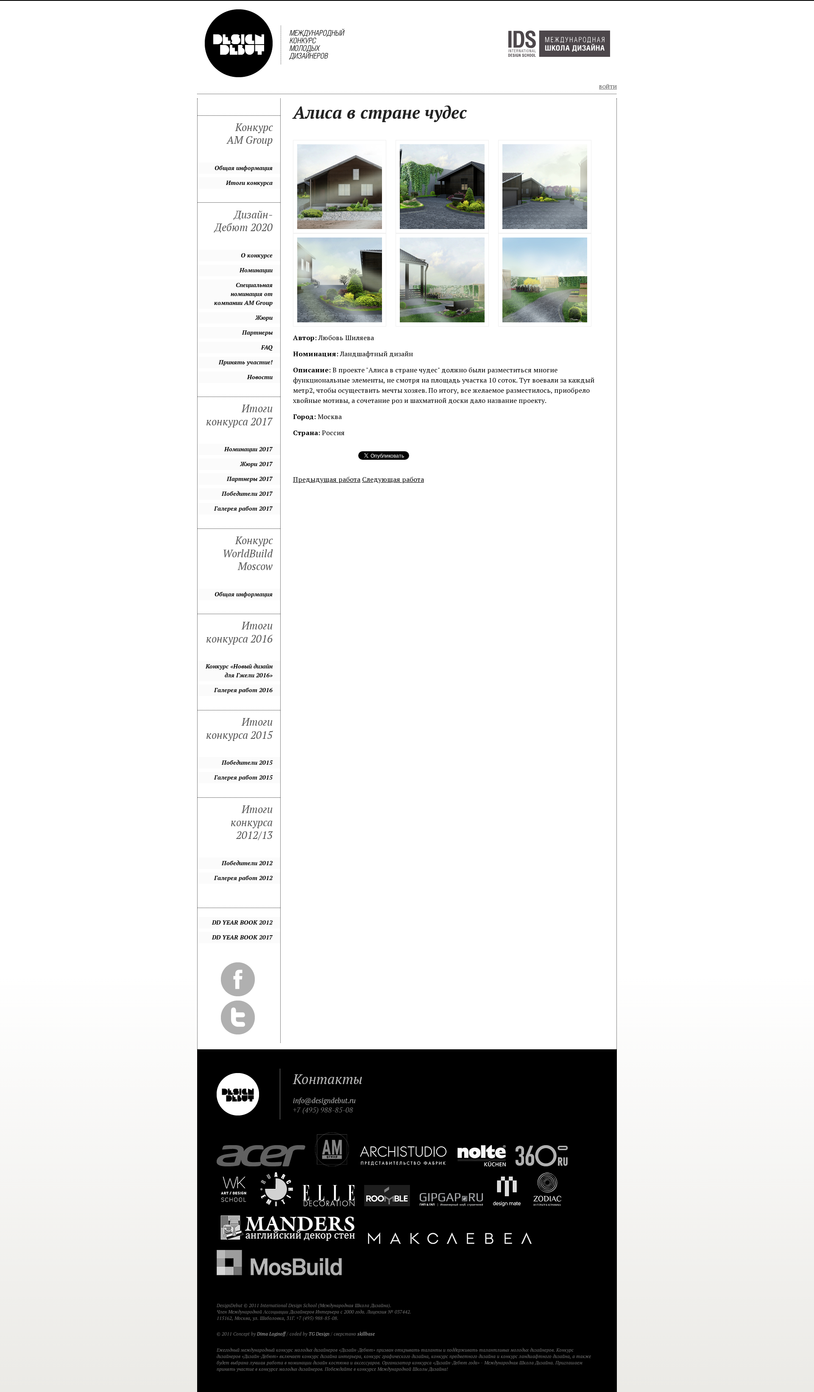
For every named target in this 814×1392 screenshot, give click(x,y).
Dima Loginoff (271, 1334)
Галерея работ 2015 (243, 777)
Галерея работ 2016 (243, 690)
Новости (260, 377)
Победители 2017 (247, 493)
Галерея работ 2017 (243, 508)
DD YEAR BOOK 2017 (242, 937)
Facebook (238, 979)
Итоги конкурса (249, 183)
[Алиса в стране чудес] (339, 186)
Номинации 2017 (248, 449)
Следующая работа (393, 479)
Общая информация (244, 168)
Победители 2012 (247, 863)
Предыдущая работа (326, 479)
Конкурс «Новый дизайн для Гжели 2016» (239, 670)
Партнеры (257, 332)
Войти (608, 87)
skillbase (366, 1334)
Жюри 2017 (256, 464)
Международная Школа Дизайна (559, 44)
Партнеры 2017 (250, 479)
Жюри (264, 317)
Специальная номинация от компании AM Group (243, 294)
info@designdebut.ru (324, 1100)
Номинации (256, 270)
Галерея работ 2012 (243, 878)
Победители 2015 (247, 762)
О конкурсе (257, 255)
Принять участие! (246, 362)
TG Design (319, 1334)
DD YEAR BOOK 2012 (242, 922)
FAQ (267, 347)
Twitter (238, 1017)
